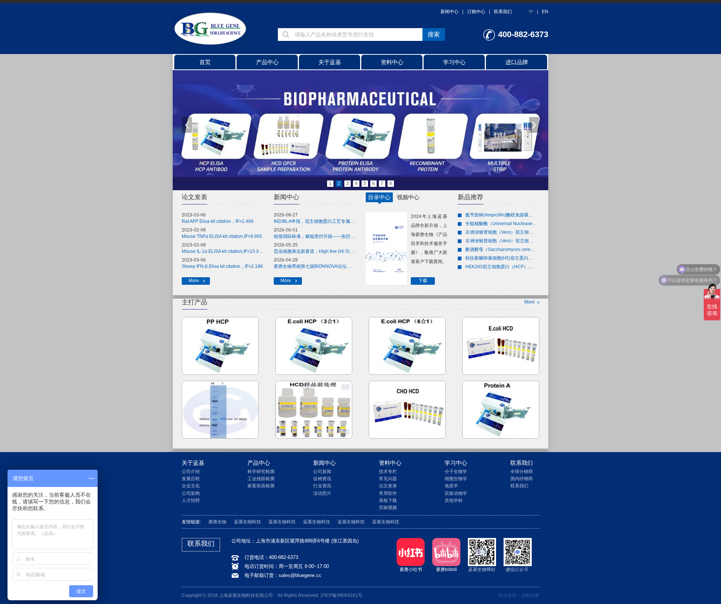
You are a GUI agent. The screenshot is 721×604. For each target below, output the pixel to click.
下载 (422, 280)
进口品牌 (516, 62)
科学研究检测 (261, 471)
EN (545, 11)
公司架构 (191, 493)
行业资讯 (322, 485)
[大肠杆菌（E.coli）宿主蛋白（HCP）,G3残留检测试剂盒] (313, 346)
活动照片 (322, 493)
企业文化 (191, 485)
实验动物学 (456, 493)
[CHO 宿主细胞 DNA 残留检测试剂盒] (407, 410)
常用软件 (388, 493)
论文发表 (388, 485)
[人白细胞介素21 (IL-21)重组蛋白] (220, 410)
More (194, 280)
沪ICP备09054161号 (341, 595)
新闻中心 (449, 11)
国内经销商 (521, 478)
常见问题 (388, 478)
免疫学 (451, 485)
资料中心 (392, 62)
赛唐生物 (217, 521)
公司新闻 (322, 471)
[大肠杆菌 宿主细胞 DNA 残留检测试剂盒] (500, 346)
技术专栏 (388, 471)
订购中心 (476, 11)
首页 (205, 62)
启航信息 (530, 595)
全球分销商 (521, 471)
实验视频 (388, 507)
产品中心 (267, 62)
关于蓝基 (329, 62)
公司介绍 (191, 471)
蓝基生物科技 (247, 521)
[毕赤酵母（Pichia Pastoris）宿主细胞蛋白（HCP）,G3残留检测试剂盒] (220, 346)
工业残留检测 (261, 478)
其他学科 (454, 500)
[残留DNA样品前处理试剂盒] (313, 410)
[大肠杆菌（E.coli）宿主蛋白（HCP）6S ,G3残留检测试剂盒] (407, 346)
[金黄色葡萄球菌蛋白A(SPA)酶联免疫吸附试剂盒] (500, 410)
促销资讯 (322, 478)
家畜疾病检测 (261, 485)
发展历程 (191, 478)
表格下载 (388, 500)
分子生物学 (456, 471)
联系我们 (503, 11)
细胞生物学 (456, 478)
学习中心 (454, 62)
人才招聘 (191, 500)
